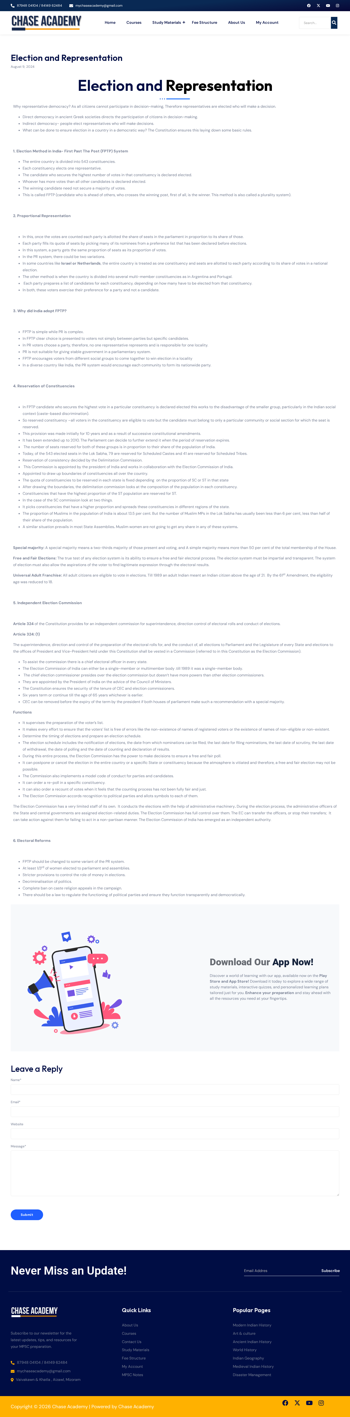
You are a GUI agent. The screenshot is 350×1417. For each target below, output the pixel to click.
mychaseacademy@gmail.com (98, 5)
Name (16, 1080)
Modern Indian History (252, 1325)
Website (17, 1124)
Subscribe (330, 1270)
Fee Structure (204, 22)
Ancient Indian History (252, 1342)
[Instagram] (337, 5)
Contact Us (131, 1342)
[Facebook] (309, 5)
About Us (236, 22)
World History (245, 1350)
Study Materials (166, 22)
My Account (267, 22)
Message (18, 1146)
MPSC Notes (132, 1375)
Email (15, 1102)
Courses (133, 22)
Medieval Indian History (253, 1366)
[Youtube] (328, 5)
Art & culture (244, 1333)
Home (110, 22)
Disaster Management (252, 1375)
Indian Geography (248, 1358)
